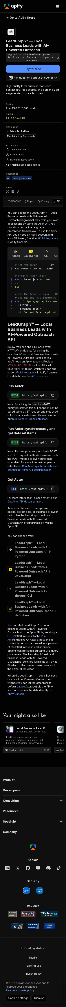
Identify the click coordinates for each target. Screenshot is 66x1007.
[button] (33, 780)
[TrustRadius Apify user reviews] (33, 926)
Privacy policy (33, 973)
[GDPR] (26, 890)
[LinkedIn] (7, 868)
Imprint (33, 957)
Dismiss (39, 998)
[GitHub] (28, 868)
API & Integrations (47, 238)
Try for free (33, 69)
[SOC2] (39, 890)
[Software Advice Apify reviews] (28, 914)
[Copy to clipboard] (52, 265)
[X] (18, 868)
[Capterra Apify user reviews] (49, 914)
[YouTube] (38, 868)
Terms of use (33, 965)
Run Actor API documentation (29, 418)
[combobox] (33, 77)
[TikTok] (59, 868)
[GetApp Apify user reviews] (12, 914)
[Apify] (13, 6)
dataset (21, 686)
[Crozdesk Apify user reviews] (49, 926)
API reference (39, 376)
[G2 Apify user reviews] (17, 926)
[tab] (14, 201)
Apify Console (16, 693)
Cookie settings (18, 998)
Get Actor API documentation (25, 501)
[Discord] (48, 868)
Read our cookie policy (20, 990)
